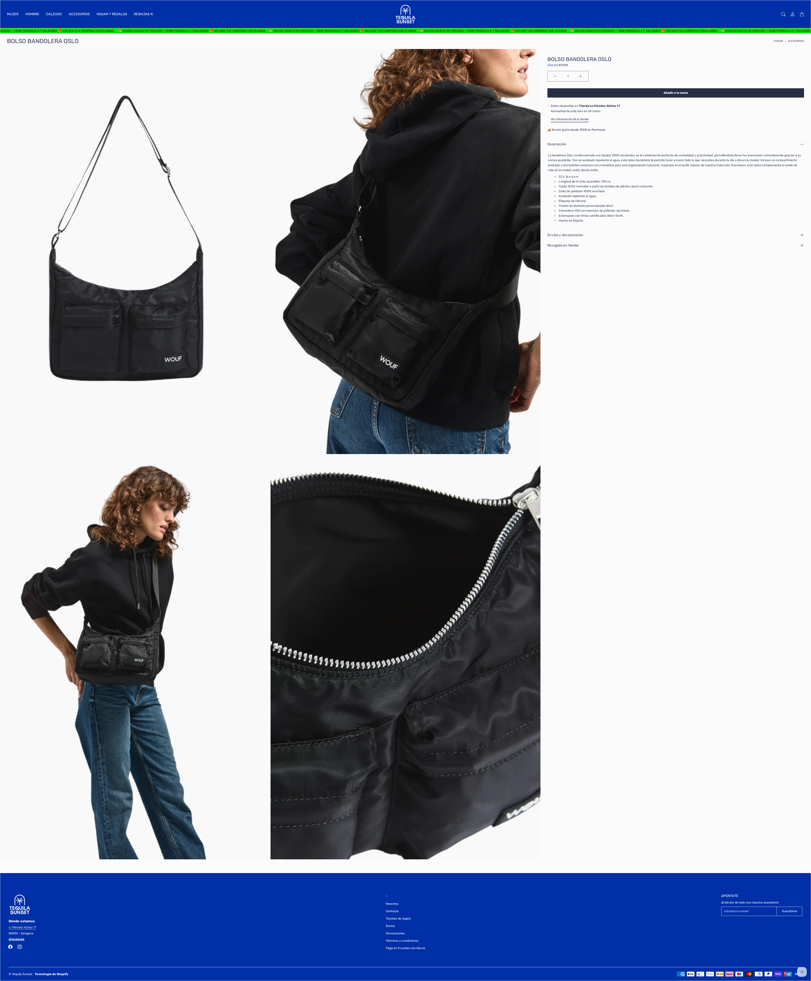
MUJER (13, 14)
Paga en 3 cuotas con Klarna (405, 948)
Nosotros (392, 904)
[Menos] (555, 76)
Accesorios (796, 40)
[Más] (580, 76)
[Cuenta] (792, 14)
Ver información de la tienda (570, 119)
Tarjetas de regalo (398, 918)
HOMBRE (32, 14)
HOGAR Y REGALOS (112, 14)
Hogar (778, 40)
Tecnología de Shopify (51, 974)
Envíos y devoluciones (565, 235)
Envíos (390, 926)
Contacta (392, 911)
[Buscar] (783, 14)
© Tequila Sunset (20, 974)
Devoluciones (395, 933)
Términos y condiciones (402, 941)
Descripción (556, 144)
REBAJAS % (143, 14)
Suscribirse (789, 911)
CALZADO (54, 14)
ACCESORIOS (79, 14)
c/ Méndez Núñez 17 (22, 927)
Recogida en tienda (562, 245)
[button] (10, 946)
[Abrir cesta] (802, 14)
